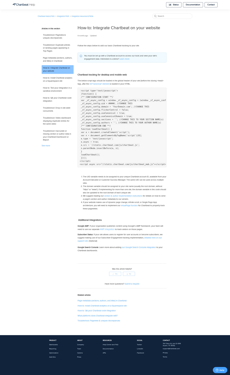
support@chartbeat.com (171, 349)
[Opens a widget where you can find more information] (220, 370)
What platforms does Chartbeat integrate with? (98, 316)
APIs (104, 353)
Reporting (52, 349)
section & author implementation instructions (123, 196)
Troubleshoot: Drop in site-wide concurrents (56, 109)
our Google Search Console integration (139, 247)
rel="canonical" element (99, 84)
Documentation (193, 4)
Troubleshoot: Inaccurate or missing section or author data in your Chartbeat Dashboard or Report (57, 135)
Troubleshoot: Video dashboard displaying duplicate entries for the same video (57, 121)
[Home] (23, 4)
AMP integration (107, 229)
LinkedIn (140, 349)
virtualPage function (129, 205)
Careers (80, 353)
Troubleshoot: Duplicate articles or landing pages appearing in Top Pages (56, 48)
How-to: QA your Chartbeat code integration (57, 99)
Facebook (140, 353)
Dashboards (53, 345)
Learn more (124, 59)
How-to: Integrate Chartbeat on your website (56, 69)
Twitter (139, 345)
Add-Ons (52, 357)
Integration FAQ (63, 16)
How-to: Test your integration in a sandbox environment (57, 89)
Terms (165, 357)
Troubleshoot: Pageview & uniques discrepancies (54, 36)
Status (175, 4)
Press (79, 357)
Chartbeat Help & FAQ (46, 16)
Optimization (53, 353)
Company (80, 345)
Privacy (165, 353)
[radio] (115, 274)
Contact (211, 4)
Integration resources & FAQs (82, 16)
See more (46, 146)
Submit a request (132, 284)
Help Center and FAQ (110, 345)
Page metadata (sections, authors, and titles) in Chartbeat (57, 59)
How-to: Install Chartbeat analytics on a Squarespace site (57, 79)
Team (79, 349)
